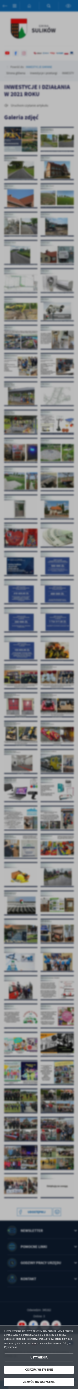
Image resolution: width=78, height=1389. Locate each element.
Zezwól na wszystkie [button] (39, 1382)
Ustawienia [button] (39, 1357)
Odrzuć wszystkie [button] (39, 1369)
